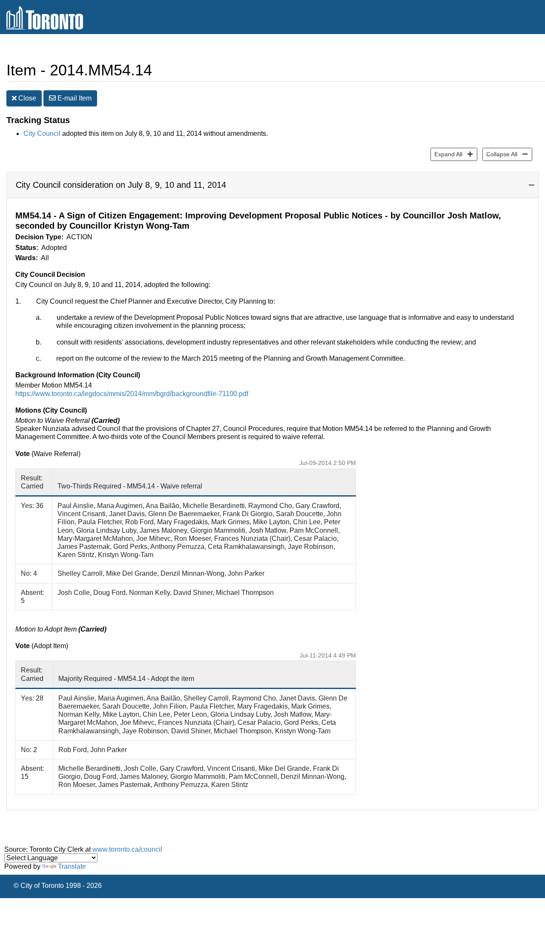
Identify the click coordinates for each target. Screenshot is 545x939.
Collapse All (499, 154)
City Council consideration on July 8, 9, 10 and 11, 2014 (121, 185)
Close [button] (26, 98)
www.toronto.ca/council (127, 849)
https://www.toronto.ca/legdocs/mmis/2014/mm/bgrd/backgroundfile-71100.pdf (131, 393)
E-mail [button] (74, 98)
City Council (41, 133)
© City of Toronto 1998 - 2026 (58, 885)
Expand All (446, 154)
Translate (72, 866)
